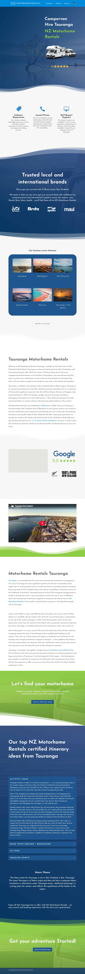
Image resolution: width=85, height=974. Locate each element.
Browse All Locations (42, 324)
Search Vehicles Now (42, 702)
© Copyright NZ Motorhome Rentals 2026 (20, 970)
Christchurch (63, 276)
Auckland (22, 276)
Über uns (66, 3)
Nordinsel (49, 3)
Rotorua (42, 305)
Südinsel (58, 3)
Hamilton (54, 650)
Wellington (42, 276)
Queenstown (22, 305)
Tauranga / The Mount (63, 306)
